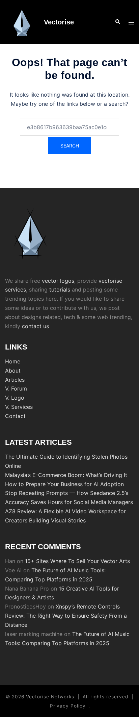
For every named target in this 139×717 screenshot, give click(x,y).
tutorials (59, 289)
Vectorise (59, 22)
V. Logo (14, 397)
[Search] (117, 22)
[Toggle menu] (131, 22)
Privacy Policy (68, 706)
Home (12, 361)
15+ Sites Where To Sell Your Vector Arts (77, 561)
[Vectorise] (22, 22)
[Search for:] (69, 127)
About (13, 370)
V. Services (19, 406)
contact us (35, 326)
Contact (15, 416)
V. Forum (16, 388)
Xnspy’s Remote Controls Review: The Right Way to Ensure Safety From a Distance (66, 615)
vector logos (58, 280)
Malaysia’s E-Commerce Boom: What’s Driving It (66, 475)
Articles (15, 379)
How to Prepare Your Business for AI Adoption (64, 484)
